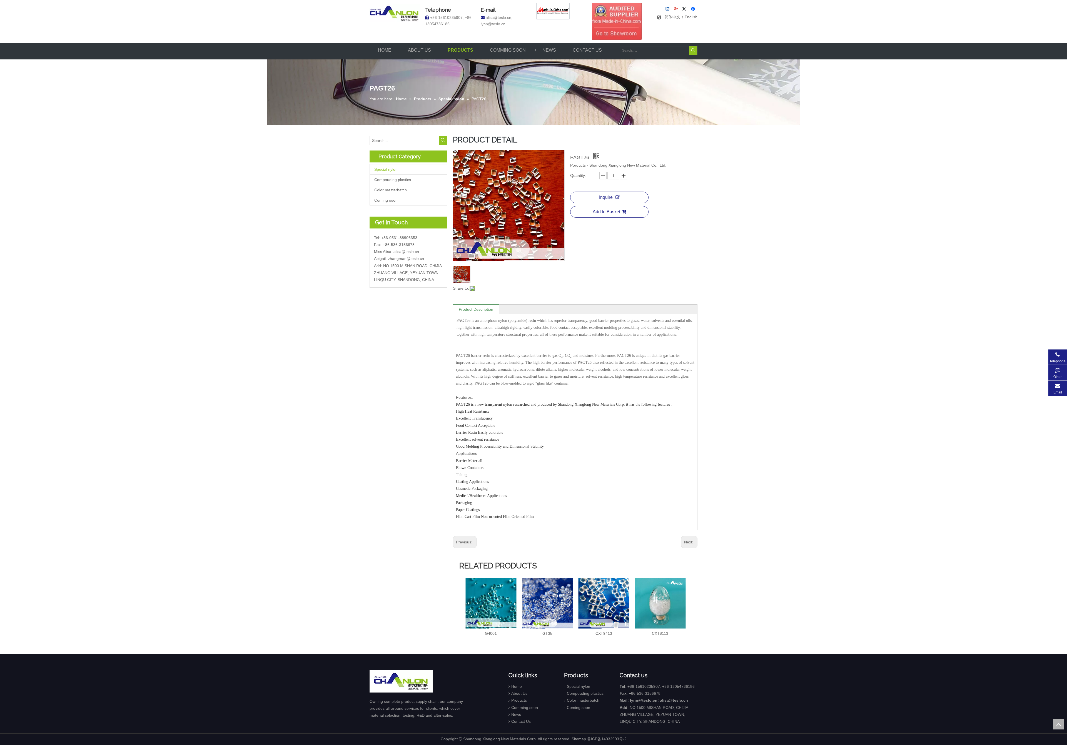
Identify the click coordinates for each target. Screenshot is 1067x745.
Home (516, 686)
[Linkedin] (667, 9)
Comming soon (524, 707)
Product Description (476, 309)
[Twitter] (685, 9)
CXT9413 (603, 633)
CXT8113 (660, 633)
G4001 (491, 633)
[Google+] (676, 9)
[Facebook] (693, 9)
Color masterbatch (390, 190)
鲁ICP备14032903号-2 (607, 739)
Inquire (606, 197)
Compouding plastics (392, 179)
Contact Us (521, 721)
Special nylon (386, 169)
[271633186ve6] (553, 11)
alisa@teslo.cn (406, 251)
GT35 (547, 633)
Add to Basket (606, 211)
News (516, 714)
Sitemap (579, 739)
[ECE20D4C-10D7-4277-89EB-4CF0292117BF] (617, 21)
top (1058, 724)
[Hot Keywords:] (693, 50)
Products (519, 700)
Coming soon (386, 200)
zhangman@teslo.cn (406, 258)
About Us (519, 693)
